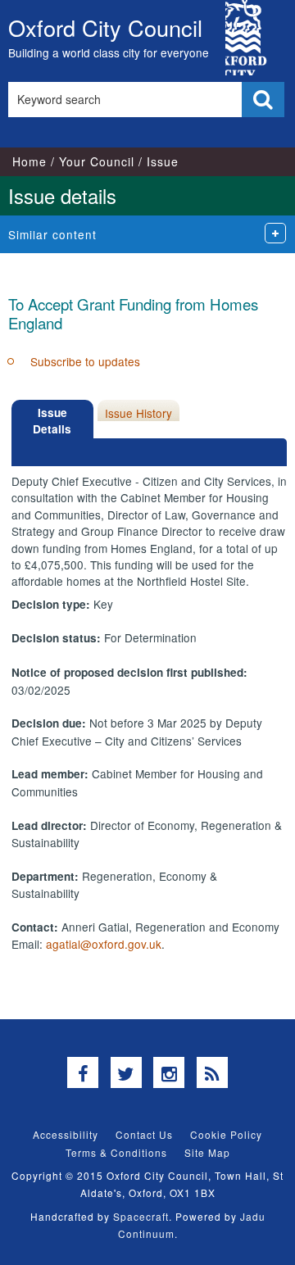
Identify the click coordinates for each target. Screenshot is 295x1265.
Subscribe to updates (85, 361)
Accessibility (65, 1134)
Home (29, 161)
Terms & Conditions (116, 1152)
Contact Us (144, 1134)
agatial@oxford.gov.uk (103, 944)
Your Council (96, 161)
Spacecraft (141, 1216)
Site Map (207, 1152)
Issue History (138, 413)
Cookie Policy (226, 1134)
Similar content (52, 234)
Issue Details (52, 421)
